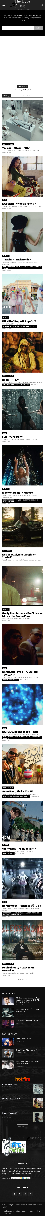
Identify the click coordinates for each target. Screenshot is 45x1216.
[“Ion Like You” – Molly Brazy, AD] (8, 1024)
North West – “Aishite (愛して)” (22, 905)
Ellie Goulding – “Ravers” (18, 492)
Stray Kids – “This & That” (19, 848)
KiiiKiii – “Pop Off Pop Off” (19, 321)
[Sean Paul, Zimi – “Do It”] (22, 764)
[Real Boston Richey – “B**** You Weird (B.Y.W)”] (8, 1012)
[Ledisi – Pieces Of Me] (8, 1042)
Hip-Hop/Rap (8, 144)
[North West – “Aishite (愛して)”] (22, 878)
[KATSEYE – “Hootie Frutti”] (22, 176)
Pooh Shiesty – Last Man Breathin (18, 969)
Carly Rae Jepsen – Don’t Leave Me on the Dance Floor (22, 615)
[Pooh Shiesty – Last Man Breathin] (22, 940)
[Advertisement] (22, 54)
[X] (25, 1194)
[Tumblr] (20, 1194)
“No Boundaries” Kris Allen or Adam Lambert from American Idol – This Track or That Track (28, 1000)
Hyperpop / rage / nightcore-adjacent (19, 326)
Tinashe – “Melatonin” (16, 259)
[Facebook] (14, 1194)
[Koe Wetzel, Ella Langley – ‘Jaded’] (22, 527)
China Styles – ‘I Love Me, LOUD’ (27, 1050)
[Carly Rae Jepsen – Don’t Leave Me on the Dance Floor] (22, 586)
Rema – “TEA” (22, 90)
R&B (4, 433)
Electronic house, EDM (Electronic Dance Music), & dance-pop (20, 500)
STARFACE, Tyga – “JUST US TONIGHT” (20, 673)
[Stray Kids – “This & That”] (22, 821)
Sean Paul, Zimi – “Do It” (17, 791)
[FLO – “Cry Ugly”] (22, 409)
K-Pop (5, 318)
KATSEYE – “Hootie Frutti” (19, 203)
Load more (21, 979)
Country (7, 551)
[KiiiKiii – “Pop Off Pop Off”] (22, 294)
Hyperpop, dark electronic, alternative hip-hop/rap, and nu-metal (21, 913)
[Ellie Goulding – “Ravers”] (22, 465)
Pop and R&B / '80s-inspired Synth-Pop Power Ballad (22, 737)
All (18, 96)
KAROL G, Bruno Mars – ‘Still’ (20, 731)
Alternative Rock (27, 96)
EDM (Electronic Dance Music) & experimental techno (22, 267)
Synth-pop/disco (10, 680)
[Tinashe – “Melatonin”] (22, 232)
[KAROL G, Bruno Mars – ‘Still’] (22, 704)
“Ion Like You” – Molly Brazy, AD (27, 1020)
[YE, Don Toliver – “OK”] (22, 120)
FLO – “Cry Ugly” (12, 436)
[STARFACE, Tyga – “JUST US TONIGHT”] (22, 644)
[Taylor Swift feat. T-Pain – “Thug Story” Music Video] (8, 1064)
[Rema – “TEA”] (22, 352)
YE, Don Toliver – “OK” (16, 147)
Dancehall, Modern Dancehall (16, 796)
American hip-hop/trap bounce (16, 385)
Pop (4, 200)
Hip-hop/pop (8, 853)
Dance (5, 256)
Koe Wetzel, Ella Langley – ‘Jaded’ (19, 556)
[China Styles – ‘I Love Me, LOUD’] (8, 1053)
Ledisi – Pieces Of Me (23, 1039)
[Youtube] (30, 1194)
